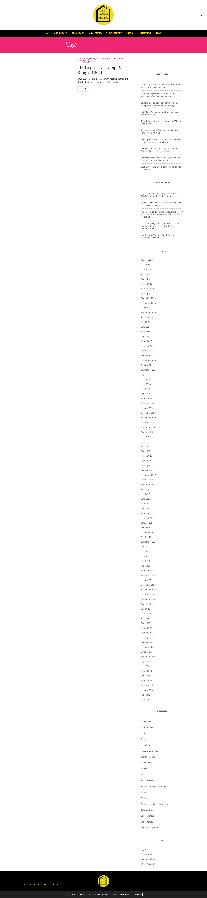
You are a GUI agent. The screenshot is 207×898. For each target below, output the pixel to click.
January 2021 (147, 580)
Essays (129, 33)
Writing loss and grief (150, 827)
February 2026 (147, 288)
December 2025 (148, 298)
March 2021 (146, 570)
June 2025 (146, 327)
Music (143, 774)
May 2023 (145, 446)
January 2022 (147, 523)
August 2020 (147, 604)
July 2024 (145, 379)
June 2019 (146, 666)
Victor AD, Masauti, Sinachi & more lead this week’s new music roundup (161, 85)
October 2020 (147, 594)
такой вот (145, 235)
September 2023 (148, 427)
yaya (143, 193)
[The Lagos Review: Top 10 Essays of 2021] (80, 89)
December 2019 (148, 642)
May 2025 (145, 331)
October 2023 (147, 422)
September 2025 (148, 312)
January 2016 (147, 690)
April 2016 (145, 675)
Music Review (60, 33)
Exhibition (145, 745)
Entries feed (146, 854)
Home (47, 33)
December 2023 (148, 413)
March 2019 (146, 671)
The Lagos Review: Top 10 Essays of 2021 (99, 70)
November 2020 (148, 589)
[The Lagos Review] (103, 14)
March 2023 (146, 456)
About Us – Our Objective (34, 885)
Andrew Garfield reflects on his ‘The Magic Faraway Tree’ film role (160, 131)
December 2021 (148, 527)
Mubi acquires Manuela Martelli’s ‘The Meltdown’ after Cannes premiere (158, 94)
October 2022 (147, 480)
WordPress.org (147, 864)
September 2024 (148, 370)
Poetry (144, 798)
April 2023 (145, 451)
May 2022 (145, 503)
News (158, 33)
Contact (54, 885)
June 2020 (146, 613)
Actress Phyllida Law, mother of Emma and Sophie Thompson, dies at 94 (160, 158)
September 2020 (148, 599)
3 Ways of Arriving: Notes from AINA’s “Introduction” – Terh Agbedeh (159, 194)
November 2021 (148, 532)
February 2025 (147, 346)
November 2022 (148, 475)
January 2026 (147, 293)
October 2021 (147, 537)
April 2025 (145, 336)
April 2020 (145, 623)
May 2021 (145, 561)
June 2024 (146, 384)
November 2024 (148, 360)
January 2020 (147, 637)
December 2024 (148, 355)
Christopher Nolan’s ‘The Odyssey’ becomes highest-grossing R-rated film (161, 140)
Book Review (78, 33)
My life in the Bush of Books (153, 786)
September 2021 (148, 542)
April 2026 (145, 279)
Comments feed (148, 859)
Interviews (145, 33)
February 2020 (147, 632)
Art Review (146, 721)
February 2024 (147, 403)
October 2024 (147, 365)
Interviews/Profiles (149, 751)
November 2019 (148, 647)
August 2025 (147, 317)
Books (143, 733)
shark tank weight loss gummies (155, 223)
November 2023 (148, 417)
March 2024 (146, 398)
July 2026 (145, 264)
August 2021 (146, 546)
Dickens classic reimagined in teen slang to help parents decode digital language (160, 104)
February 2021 (147, 575)
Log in (143, 849)
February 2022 (147, 518)
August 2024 (147, 374)
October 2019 (147, 652)
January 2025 (147, 350)
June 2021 (145, 556)
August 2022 (147, 489)
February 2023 (147, 460)
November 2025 (148, 303)
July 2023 (145, 437)
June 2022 (146, 499)
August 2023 (147, 432)
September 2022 (148, 484)
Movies (144, 768)
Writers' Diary (147, 822)
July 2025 (145, 322)
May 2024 (145, 389)
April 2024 (145, 393)
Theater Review (148, 810)
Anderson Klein (147, 212)
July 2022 (145, 494)
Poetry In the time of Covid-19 (155, 804)
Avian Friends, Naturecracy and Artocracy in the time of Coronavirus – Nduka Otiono (162, 214)
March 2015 (146, 699)
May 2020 (145, 618)
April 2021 (145, 566)
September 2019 (148, 656)
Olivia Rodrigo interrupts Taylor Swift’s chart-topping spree (160, 226)
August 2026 (147, 260)
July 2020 (145, 609)
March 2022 (146, 513)
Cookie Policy (125, 894)
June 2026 (146, 269)
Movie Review (95, 33)
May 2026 (145, 274)
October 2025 (147, 307)
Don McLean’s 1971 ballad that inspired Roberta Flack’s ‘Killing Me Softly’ (159, 149)
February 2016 (147, 685)
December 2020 (148, 585)
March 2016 (146, 680)
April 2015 (145, 695)
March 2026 (146, 284)
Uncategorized (147, 816)
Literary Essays (103, 59)
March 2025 (146, 341)
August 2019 (147, 661)
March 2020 (146, 628)
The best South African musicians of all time (157, 236)
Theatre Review (114, 33)
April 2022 (145, 508)
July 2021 (145, 551)
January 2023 (147, 465)
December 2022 (148, 470)
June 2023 (146, 441)
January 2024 (147, 408)
